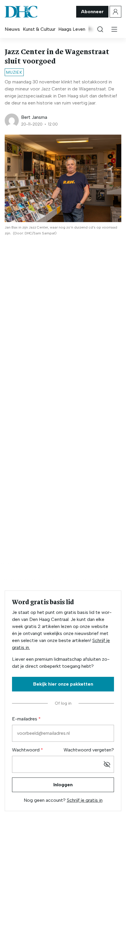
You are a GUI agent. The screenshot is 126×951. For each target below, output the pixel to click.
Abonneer (92, 11)
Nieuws (12, 29)
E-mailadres (25, 719)
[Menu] (114, 29)
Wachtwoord (26, 750)
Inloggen (63, 784)
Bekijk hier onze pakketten (63, 684)
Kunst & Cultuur (39, 29)
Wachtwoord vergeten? (89, 750)
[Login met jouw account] (115, 12)
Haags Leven (71, 29)
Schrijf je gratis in (85, 800)
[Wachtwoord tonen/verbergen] (106, 764)
